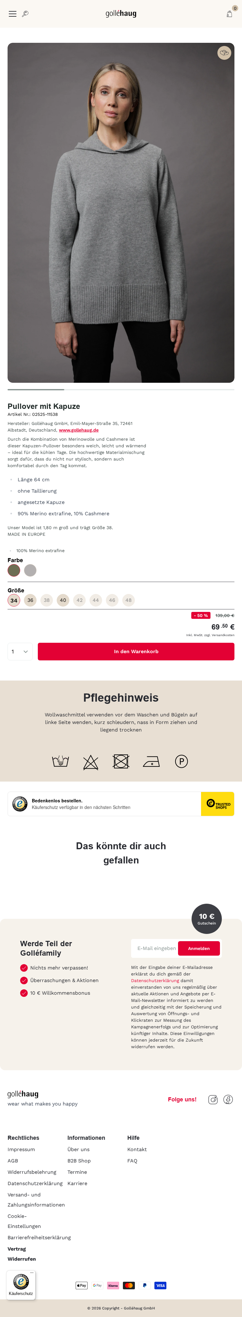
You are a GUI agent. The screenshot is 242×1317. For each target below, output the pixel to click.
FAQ (132, 1161)
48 (128, 600)
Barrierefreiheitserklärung (39, 1238)
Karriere (77, 1183)
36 (30, 600)
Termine (77, 1172)
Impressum (21, 1149)
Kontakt (137, 1149)
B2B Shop (79, 1161)
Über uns (78, 1149)
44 (96, 600)
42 (80, 600)
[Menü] (32, 1274)
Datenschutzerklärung (156, 980)
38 (47, 600)
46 (112, 600)
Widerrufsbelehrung (32, 1172)
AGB (13, 1161)
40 (63, 600)
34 (13, 600)
